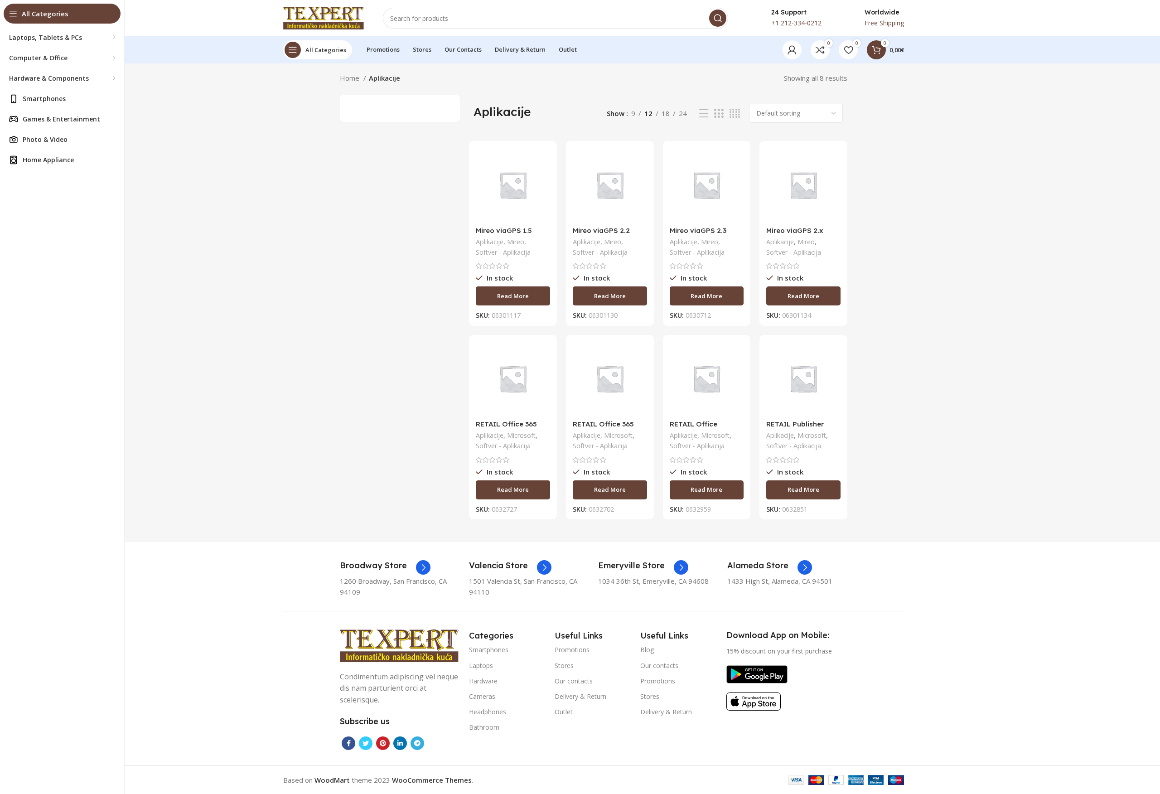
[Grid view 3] (718, 113)
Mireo (515, 241)
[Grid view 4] (735, 113)
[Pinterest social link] (383, 743)
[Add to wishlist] (543, 203)
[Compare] (543, 162)
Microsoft (521, 435)
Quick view (543, 183)
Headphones (487, 711)
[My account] (792, 50)
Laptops (481, 665)
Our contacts (574, 681)
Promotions (572, 649)
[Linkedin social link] (400, 743)
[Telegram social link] (417, 743)
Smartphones (488, 649)
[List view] (703, 113)
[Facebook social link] (348, 743)
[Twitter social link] (365, 743)
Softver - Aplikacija (503, 252)
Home (350, 77)
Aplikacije (489, 241)
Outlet (564, 711)
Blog (647, 649)
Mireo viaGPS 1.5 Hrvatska (504, 234)
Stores (564, 665)
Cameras (482, 696)
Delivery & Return (580, 696)
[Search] (717, 18)
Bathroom (484, 727)
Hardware (483, 681)
